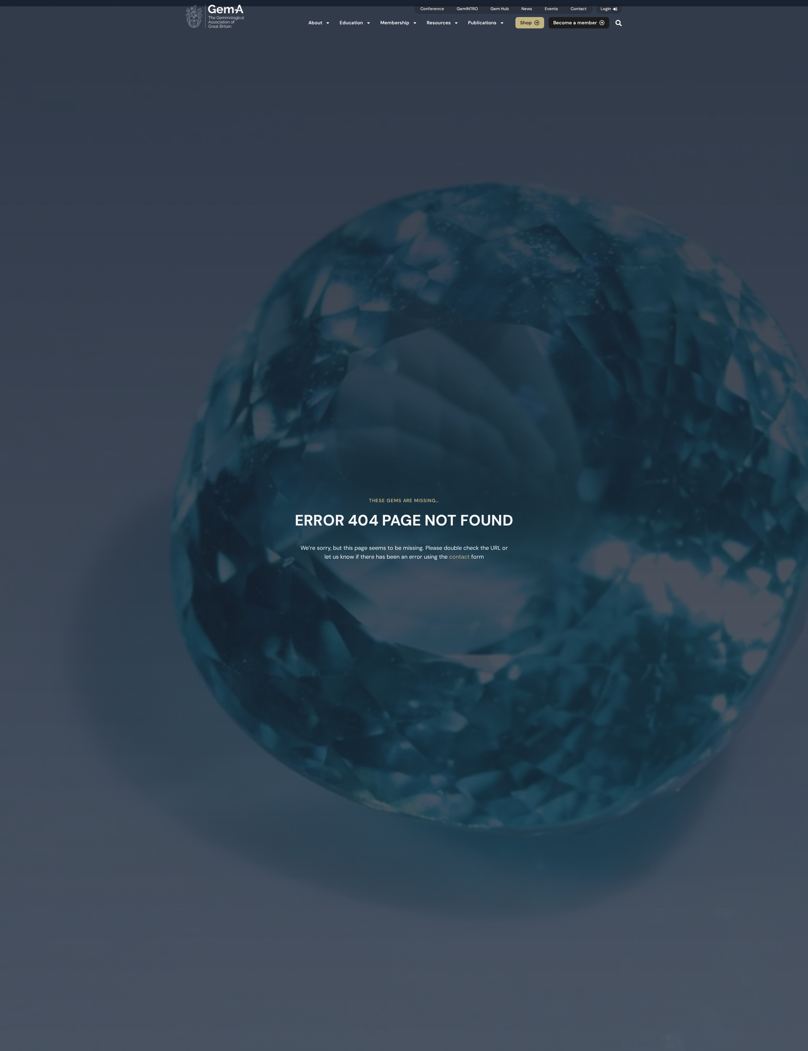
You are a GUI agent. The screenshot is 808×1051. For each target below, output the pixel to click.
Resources (439, 23)
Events (551, 8)
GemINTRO (467, 8)
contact (459, 557)
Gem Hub (499, 8)
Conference (432, 8)
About (315, 23)
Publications (482, 23)
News (526, 8)
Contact (578, 8)
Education (351, 23)
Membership (394, 23)
